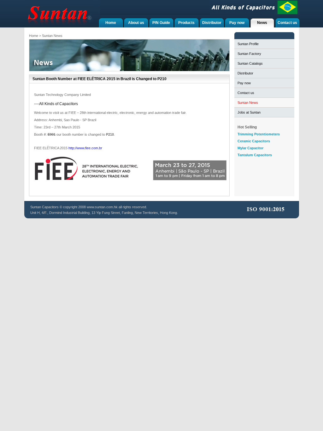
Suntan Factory (249, 54)
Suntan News (248, 102)
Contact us (287, 23)
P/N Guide (161, 23)
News (262, 23)
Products (186, 23)
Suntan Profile (248, 44)
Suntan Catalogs (250, 63)
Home (110, 23)
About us (136, 23)
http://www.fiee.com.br (85, 148)
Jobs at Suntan (249, 112)
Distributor (211, 23)
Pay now (236, 23)
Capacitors (50, 207)
